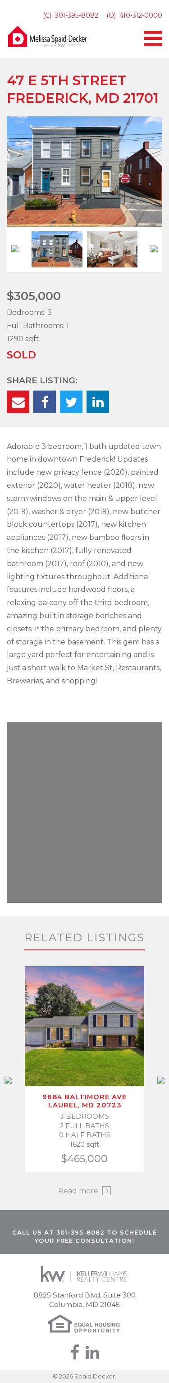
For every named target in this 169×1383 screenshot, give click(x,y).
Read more (79, 1191)
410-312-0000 (140, 15)
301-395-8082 (76, 15)
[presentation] (14, 249)
